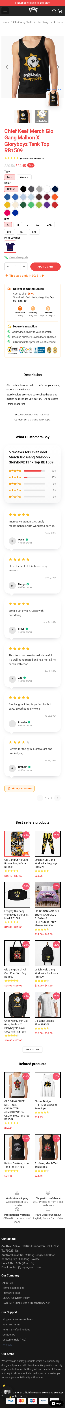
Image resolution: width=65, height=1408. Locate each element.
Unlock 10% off (7, 1392)
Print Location (12, 237)
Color (7, 183)
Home (5, 22)
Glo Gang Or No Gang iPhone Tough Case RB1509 (16, 863)
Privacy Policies (11, 1292)
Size (6, 219)
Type (7, 171)
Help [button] (58, 1403)
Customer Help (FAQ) (14, 1339)
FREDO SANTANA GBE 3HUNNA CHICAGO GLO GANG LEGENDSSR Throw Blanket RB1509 (47, 918)
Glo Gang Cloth (22, 22)
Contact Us (9, 1334)
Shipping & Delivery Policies (18, 1319)
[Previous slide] (7, 67)
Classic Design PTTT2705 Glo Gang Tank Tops (46, 1105)
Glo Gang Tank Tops (50, 22)
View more (33, 1049)
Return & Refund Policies (16, 1329)
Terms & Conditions (13, 1287)
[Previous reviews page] (40, 798)
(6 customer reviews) (32, 158)
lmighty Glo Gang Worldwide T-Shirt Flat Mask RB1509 (16, 915)
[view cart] (60, 11)
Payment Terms (11, 1324)
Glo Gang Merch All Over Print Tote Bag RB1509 (15, 973)
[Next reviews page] (57, 798)
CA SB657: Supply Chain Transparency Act (26, 1302)
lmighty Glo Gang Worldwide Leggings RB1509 (46, 863)
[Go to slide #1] (23, 116)
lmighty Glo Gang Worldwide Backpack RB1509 (46, 973)
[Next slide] (58, 67)
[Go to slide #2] (42, 116)
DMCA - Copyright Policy (16, 1297)
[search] (54, 11)
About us (8, 1282)
